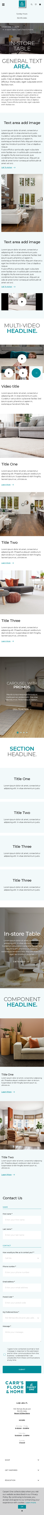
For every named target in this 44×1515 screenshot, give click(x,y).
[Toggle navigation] (3, 4)
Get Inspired (11, 1470)
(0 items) (40, 4)
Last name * (7, 1229)
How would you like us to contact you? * (18, 1252)
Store (16, 27)
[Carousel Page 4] (26, 732)
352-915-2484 (22, 18)
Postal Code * (8, 1297)
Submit (22, 1369)
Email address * (9, 1282)
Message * (7, 1326)
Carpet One (6, 27)
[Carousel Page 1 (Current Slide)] (18, 733)
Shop (7, 1460)
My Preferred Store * (11, 1312)
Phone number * (9, 1266)
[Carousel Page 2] (21, 732)
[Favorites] (36, 4)
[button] (31, 4)
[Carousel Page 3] (23, 732)
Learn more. (30, 1503)
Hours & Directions (22, 1413)
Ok (22, 1507)
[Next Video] (36, 373)
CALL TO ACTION (21, 709)
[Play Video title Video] (8, 373)
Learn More (5, 485)
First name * (7, 1214)
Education (10, 1480)
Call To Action (6, 167)
